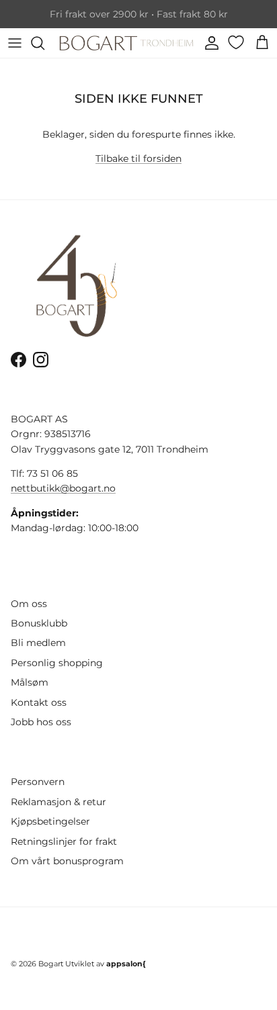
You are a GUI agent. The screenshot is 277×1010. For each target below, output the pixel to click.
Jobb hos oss (41, 722)
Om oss (29, 604)
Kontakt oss (39, 702)
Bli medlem (38, 643)
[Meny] (15, 43)
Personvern (38, 782)
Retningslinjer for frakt (64, 841)
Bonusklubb (39, 623)
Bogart (50, 963)
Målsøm (29, 682)
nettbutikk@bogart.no (63, 488)
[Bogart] (126, 43)
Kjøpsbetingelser (50, 821)
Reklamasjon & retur (58, 802)
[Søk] (44, 43)
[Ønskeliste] (237, 42)
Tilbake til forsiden (138, 158)
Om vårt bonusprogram (67, 861)
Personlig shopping (57, 663)
